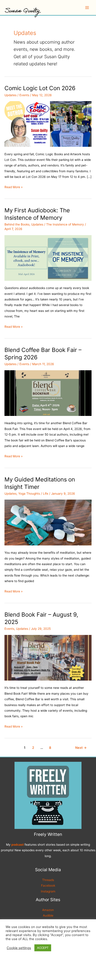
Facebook (48, 885)
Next (81, 748)
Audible (48, 915)
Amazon (48, 910)
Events (24, 95)
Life (45, 493)
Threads (48, 880)
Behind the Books (16, 224)
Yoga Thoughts (29, 493)
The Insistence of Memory (65, 224)
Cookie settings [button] (19, 948)
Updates (10, 95)
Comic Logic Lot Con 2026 (39, 88)
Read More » (13, 187)
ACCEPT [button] (42, 947)
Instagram (48, 891)
